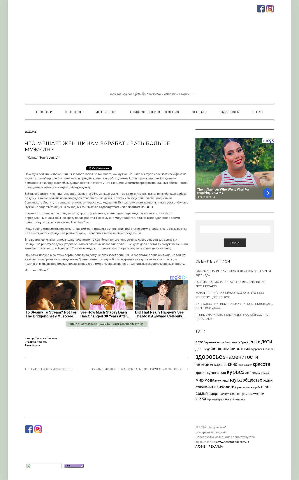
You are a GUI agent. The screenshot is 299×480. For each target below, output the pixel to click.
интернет (204, 364)
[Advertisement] (149, 57)
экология (240, 399)
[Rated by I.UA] (44, 465)
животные (240, 348)
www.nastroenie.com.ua (232, 441)
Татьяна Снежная (46, 338)
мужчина (221, 380)
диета (200, 349)
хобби (200, 398)
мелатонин (263, 372)
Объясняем (230, 112)
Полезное (74, 112)
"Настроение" (48, 157)
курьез (235, 371)
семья (201, 393)
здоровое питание (262, 349)
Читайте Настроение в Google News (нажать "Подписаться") (107, 324)
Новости (44, 112)
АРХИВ (200, 446)
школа (229, 399)
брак (243, 342)
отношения (204, 387)
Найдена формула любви (52, 369)
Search (234, 242)
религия (243, 387)
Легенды (199, 112)
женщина (220, 348)
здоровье (208, 356)
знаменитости (240, 357)
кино (232, 364)
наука (235, 380)
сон (233, 394)
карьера (220, 364)
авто (199, 342)
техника (258, 394)
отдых (268, 380)
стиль (249, 393)
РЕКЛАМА (216, 446)
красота (261, 364)
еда (208, 349)
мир (199, 380)
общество (252, 379)
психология (225, 386)
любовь (251, 373)
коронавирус (245, 364)
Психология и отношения (154, 112)
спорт (241, 394)
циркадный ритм (216, 399)
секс (266, 386)
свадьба (255, 387)
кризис (200, 372)
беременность (214, 342)
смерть (214, 393)
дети (266, 341)
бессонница (232, 342)
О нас (257, 112)
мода (209, 379)
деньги (36, 345)
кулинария (216, 372)
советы (226, 394)
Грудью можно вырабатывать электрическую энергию (137, 369)
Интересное (107, 112)
